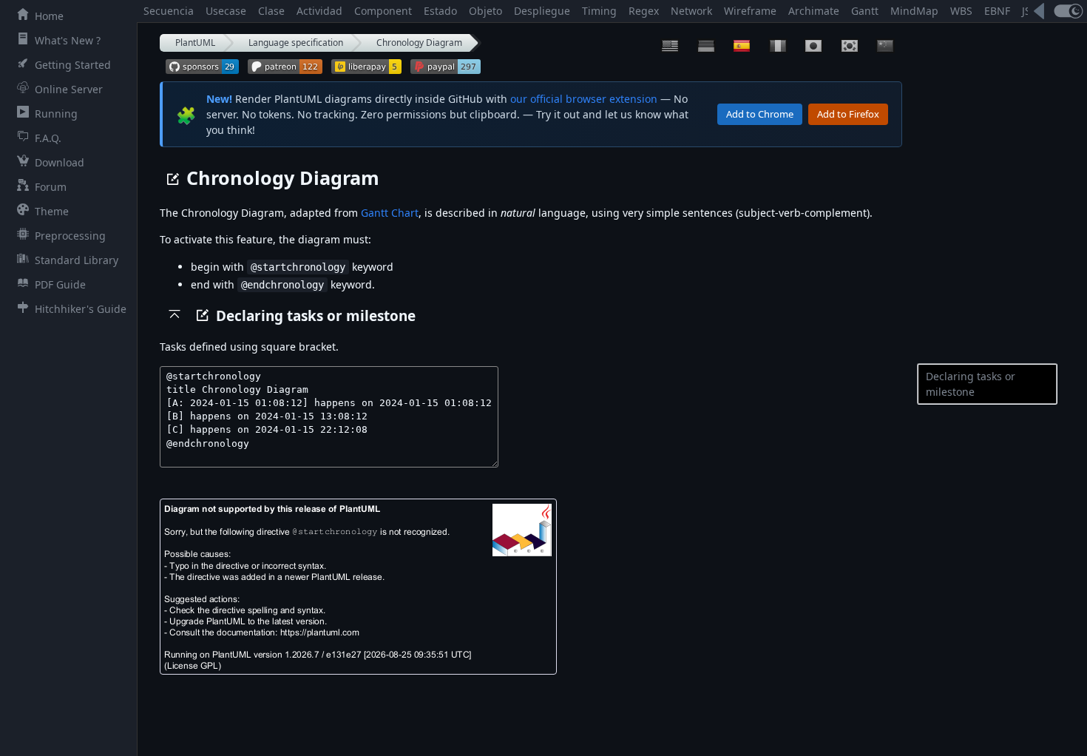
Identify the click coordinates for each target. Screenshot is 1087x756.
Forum (51, 187)
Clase (271, 11)
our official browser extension (583, 99)
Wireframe (750, 11)
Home (49, 16)
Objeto (485, 11)
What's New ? (68, 40)
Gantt (864, 11)
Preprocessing (70, 236)
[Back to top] (174, 313)
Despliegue (542, 11)
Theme (52, 211)
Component (383, 11)
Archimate (813, 11)
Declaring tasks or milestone (970, 384)
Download (59, 162)
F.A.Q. (48, 138)
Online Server (69, 89)
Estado (440, 11)
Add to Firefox (848, 114)
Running (56, 114)
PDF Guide (60, 284)
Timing (599, 11)
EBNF (997, 11)
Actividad (319, 11)
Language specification (295, 42)
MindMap (914, 11)
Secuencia (168, 11)
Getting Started (73, 65)
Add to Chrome (759, 114)
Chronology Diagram (419, 42)
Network (691, 11)
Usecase (226, 11)
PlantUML (195, 42)
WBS (961, 11)
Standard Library (76, 260)
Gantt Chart (390, 213)
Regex (644, 11)
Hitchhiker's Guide (80, 309)
